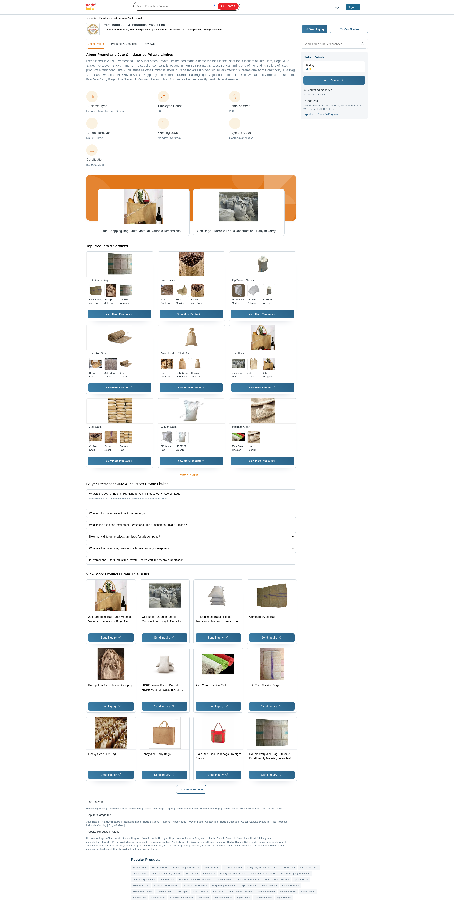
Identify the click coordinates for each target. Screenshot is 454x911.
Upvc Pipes (243, 897)
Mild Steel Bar (141, 885)
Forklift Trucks (159, 867)
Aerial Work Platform (248, 879)
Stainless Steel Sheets (166, 885)
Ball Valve (218, 891)
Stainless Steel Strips (195, 885)
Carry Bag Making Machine (262, 867)
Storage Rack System (277, 879)
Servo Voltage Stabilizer (185, 867)
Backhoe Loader (233, 867)
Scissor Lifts (140, 873)
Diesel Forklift (224, 879)
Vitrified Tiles (158, 897)
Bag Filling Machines (224, 885)
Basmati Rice (211, 867)
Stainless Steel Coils (181, 897)
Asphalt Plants (248, 885)
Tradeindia (91, 18)
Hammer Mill (167, 879)
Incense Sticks (288, 891)
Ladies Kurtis (164, 891)
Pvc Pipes (203, 897)
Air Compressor (266, 891)
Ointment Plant (290, 885)
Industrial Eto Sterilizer (263, 873)
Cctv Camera (200, 891)
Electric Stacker (308, 867)
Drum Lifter (289, 867)
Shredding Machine (144, 879)
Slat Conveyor (269, 885)
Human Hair (140, 867)
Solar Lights (307, 891)
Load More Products (191, 789)
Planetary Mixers (142, 891)
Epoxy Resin (301, 879)
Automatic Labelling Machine (195, 879)
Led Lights (182, 891)
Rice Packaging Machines (295, 873)
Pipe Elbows (284, 897)
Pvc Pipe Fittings (223, 897)
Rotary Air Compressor (232, 873)
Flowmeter (209, 873)
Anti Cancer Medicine (241, 891)
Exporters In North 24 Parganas (321, 114)
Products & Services (124, 43)
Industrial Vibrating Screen (166, 873)
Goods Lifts (139, 897)
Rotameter (192, 873)
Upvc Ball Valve (263, 897)
